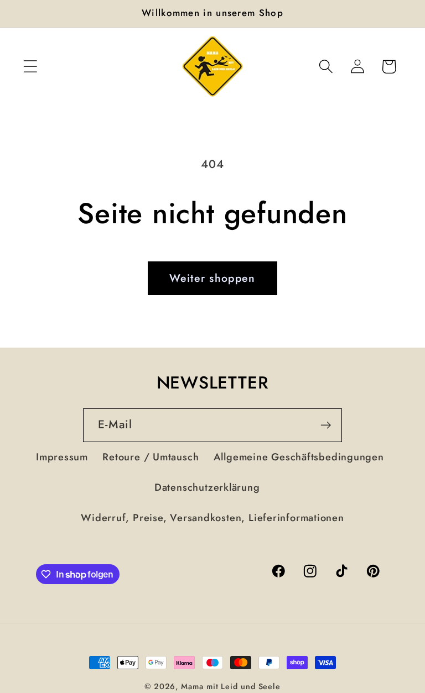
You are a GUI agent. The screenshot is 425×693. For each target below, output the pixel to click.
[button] (30, 66)
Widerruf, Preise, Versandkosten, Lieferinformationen (212, 518)
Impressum (62, 457)
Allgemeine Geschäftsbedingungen (299, 457)
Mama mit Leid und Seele (231, 686)
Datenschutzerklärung (207, 487)
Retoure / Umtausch (150, 457)
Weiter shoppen (212, 278)
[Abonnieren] (325, 425)
